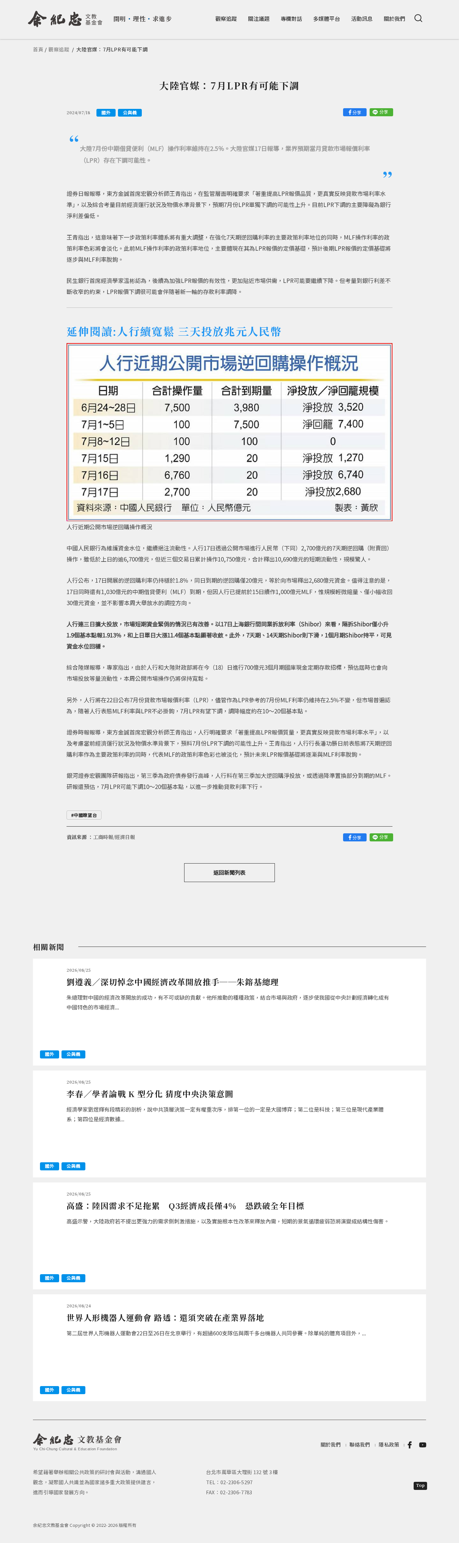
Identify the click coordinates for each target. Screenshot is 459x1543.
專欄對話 (291, 18)
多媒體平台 (326, 18)
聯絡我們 (359, 1444)
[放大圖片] (229, 431)
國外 (106, 112)
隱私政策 (389, 1444)
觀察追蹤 (226, 18)
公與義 (130, 112)
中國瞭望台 (85, 815)
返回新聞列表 (229, 872)
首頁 (38, 49)
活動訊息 (362, 18)
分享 (356, 112)
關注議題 (258, 18)
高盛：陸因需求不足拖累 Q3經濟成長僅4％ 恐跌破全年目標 (186, 1205)
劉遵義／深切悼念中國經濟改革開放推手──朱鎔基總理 (173, 982)
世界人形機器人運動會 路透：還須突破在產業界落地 (165, 1317)
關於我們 (394, 18)
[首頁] (65, 16)
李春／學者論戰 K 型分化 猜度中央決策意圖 (150, 1093)
